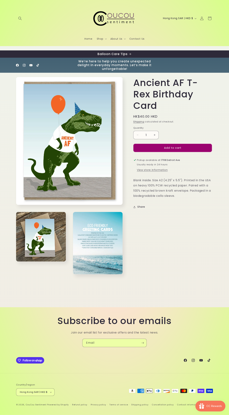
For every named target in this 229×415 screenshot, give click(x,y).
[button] (20, 18)
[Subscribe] (143, 343)
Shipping (138, 121)
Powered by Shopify (58, 404)
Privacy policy (98, 404)
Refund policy (79, 404)
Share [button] (141, 207)
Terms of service (118, 404)
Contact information (188, 404)
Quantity (138, 128)
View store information (152, 170)
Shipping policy (139, 404)
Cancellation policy (163, 404)
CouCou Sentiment (36, 404)
